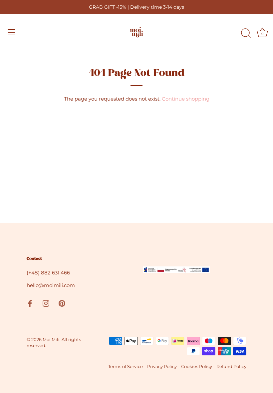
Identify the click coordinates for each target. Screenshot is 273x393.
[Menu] (11, 32)
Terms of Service (125, 366)
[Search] (245, 33)
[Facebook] (30, 302)
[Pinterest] (62, 302)
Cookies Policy (196, 366)
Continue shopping (185, 99)
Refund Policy (231, 366)
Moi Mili (51, 339)
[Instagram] (46, 302)
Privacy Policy (162, 366)
